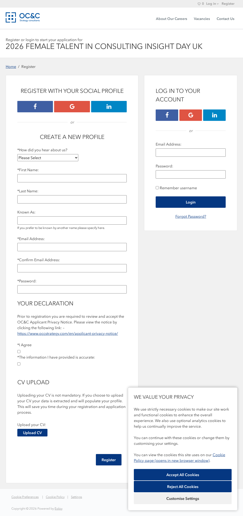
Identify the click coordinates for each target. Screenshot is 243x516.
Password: (27, 281)
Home (11, 66)
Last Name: (27, 191)
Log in (211, 4)
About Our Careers (171, 19)
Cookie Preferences (25, 497)
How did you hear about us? (42, 149)
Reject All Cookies (182, 486)
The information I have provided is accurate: (56, 357)
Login (191, 202)
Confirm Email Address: (38, 259)
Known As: (26, 212)
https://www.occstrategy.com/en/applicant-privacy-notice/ (67, 333)
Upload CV (32, 432)
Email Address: (31, 238)
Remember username (178, 187)
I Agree (24, 344)
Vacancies (202, 19)
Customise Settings (182, 498)
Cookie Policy (55, 497)
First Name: (28, 169)
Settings (76, 497)
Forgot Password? (190, 216)
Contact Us (225, 19)
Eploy (58, 508)
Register (228, 4)
